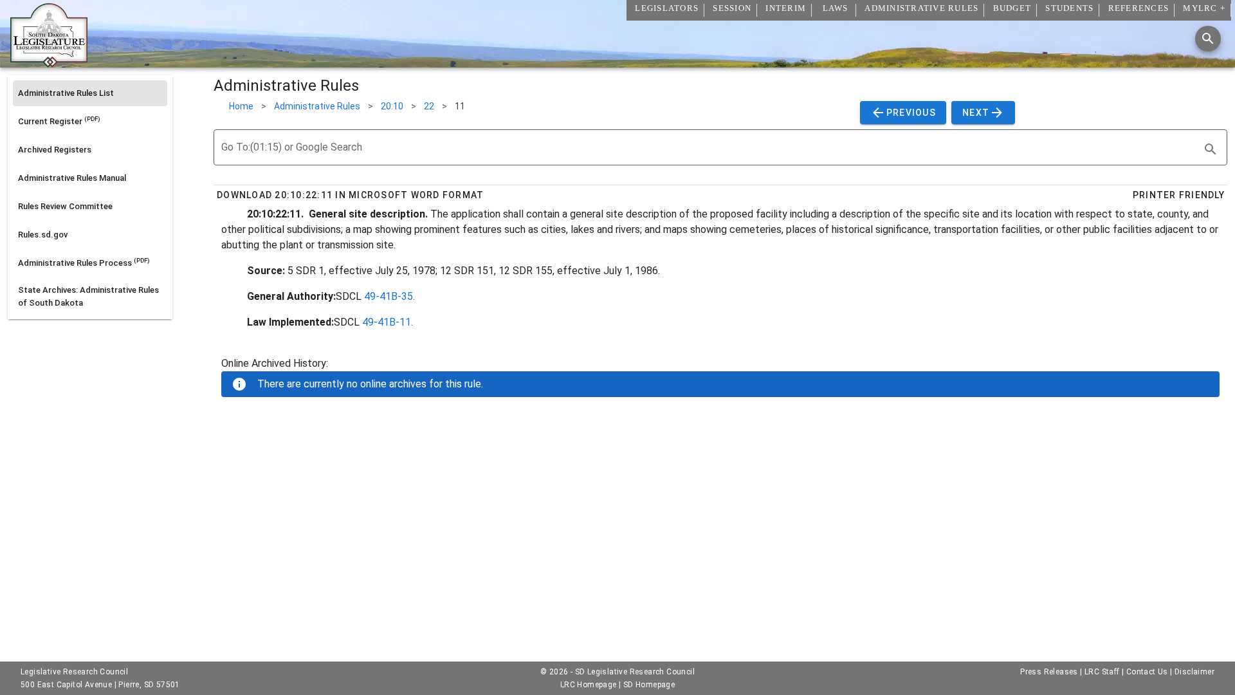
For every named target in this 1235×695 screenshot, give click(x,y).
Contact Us (1147, 671)
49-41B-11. (387, 322)
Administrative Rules (317, 106)
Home (241, 106)
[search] (1211, 149)
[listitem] (90, 93)
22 (429, 106)
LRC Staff (1102, 671)
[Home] (48, 62)
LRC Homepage (588, 684)
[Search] (1208, 38)
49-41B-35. (389, 296)
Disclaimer (1194, 671)
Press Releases (1049, 671)
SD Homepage (649, 684)
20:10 (392, 106)
